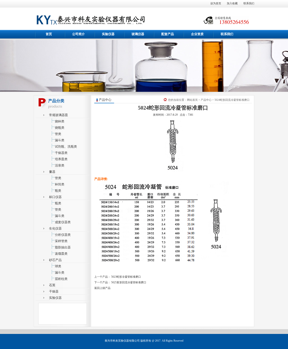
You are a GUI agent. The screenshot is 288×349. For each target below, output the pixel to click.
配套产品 (167, 34)
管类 (58, 134)
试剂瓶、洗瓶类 (66, 146)
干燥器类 (61, 153)
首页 (49, 34)
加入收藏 (232, 3)
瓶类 (58, 190)
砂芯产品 (55, 260)
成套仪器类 (63, 222)
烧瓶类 (59, 127)
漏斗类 (59, 140)
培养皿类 (61, 159)
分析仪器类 (63, 234)
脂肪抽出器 (63, 247)
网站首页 (192, 99)
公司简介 (78, 34)
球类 (58, 266)
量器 (52, 171)
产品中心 (206, 99)
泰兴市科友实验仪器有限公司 (122, 340)
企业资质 (197, 34)
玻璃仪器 (138, 34)
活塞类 (59, 165)
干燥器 (53, 291)
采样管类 (61, 241)
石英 (52, 285)
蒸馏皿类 (61, 253)
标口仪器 (55, 197)
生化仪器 (55, 228)
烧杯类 (59, 121)
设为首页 (215, 3)
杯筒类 (59, 184)
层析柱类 (61, 279)
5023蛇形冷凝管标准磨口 (126, 276)
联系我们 (248, 3)
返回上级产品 (102, 288)
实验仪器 (108, 34)
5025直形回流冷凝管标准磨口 (128, 282)
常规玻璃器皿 (58, 115)
